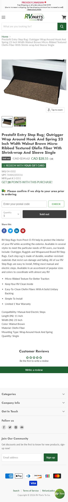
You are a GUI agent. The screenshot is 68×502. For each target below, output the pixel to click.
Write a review (34, 369)
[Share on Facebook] (4, 230)
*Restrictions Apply (34, 9)
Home (5, 36)
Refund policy (48, 490)
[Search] (61, 26)
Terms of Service (31, 490)
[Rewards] (60, 494)
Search (16, 490)
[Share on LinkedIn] (16, 230)
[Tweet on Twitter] (10, 230)
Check (56, 204)
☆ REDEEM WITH (23, 165)
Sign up (50, 457)
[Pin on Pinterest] (22, 230)
